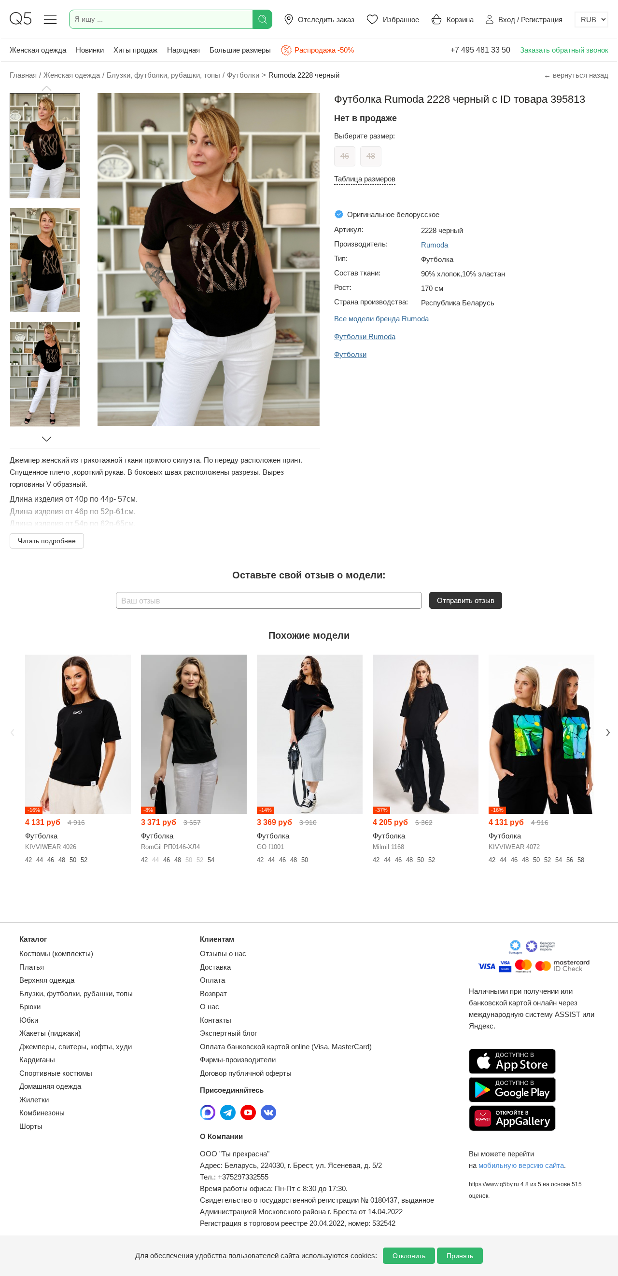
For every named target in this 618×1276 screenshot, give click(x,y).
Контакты (215, 1020)
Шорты (30, 1126)
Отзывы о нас (223, 953)
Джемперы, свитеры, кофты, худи (75, 1047)
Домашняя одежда (50, 1086)
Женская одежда (38, 50)
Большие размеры (240, 50)
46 (344, 156)
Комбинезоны (42, 1113)
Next (607, 731)
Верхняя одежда (46, 980)
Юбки (28, 1020)
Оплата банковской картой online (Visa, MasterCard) (286, 1047)
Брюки (30, 1006)
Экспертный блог (228, 1033)
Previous (11, 731)
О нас (209, 1006)
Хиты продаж (135, 50)
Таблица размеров (364, 179)
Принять (460, 1256)
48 (370, 156)
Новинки (90, 50)
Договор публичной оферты (246, 1073)
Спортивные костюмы (55, 1073)
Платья (31, 967)
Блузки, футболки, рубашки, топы (76, 993)
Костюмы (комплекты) (56, 953)
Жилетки (34, 1100)
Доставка (215, 967)
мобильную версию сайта (521, 1165)
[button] (46, 88)
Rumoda (434, 245)
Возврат (213, 993)
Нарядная (183, 50)
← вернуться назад (576, 75)
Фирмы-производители (238, 1060)
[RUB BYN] (591, 19)
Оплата (212, 980)
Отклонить (409, 1256)
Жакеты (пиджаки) (50, 1033)
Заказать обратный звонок (564, 50)
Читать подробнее (47, 541)
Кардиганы (37, 1060)
